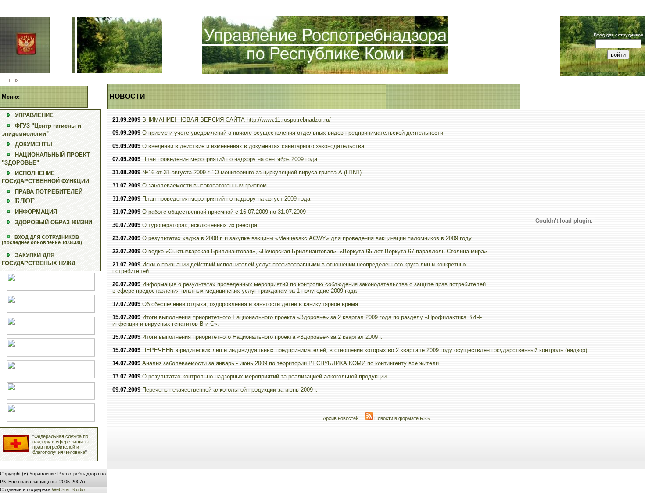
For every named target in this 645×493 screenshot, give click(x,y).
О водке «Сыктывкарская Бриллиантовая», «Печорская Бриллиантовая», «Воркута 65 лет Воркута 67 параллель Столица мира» (314, 251)
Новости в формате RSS (401, 418)
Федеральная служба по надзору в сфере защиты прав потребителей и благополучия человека (60, 444)
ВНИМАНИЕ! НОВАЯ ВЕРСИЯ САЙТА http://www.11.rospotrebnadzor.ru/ (236, 119)
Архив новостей (340, 418)
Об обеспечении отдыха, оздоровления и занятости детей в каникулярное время (250, 304)
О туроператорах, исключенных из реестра (199, 225)
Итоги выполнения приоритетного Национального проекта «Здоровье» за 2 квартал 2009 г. (262, 337)
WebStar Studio (68, 489)
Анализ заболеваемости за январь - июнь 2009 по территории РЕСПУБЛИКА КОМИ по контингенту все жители (290, 363)
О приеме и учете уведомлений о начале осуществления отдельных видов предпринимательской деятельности (292, 133)
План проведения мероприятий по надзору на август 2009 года (226, 198)
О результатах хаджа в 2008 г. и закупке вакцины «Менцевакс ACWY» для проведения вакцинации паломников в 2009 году (307, 238)
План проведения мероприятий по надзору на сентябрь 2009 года (229, 159)
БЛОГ (25, 201)
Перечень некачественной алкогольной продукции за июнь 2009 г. (230, 389)
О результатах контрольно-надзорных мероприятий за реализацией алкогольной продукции (264, 376)
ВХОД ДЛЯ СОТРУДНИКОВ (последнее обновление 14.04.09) (42, 239)
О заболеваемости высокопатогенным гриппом (204, 185)
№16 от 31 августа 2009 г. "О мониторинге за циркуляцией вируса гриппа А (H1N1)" (253, 172)
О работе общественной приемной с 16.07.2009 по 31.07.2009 (224, 212)
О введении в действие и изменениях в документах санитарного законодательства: (254, 146)
